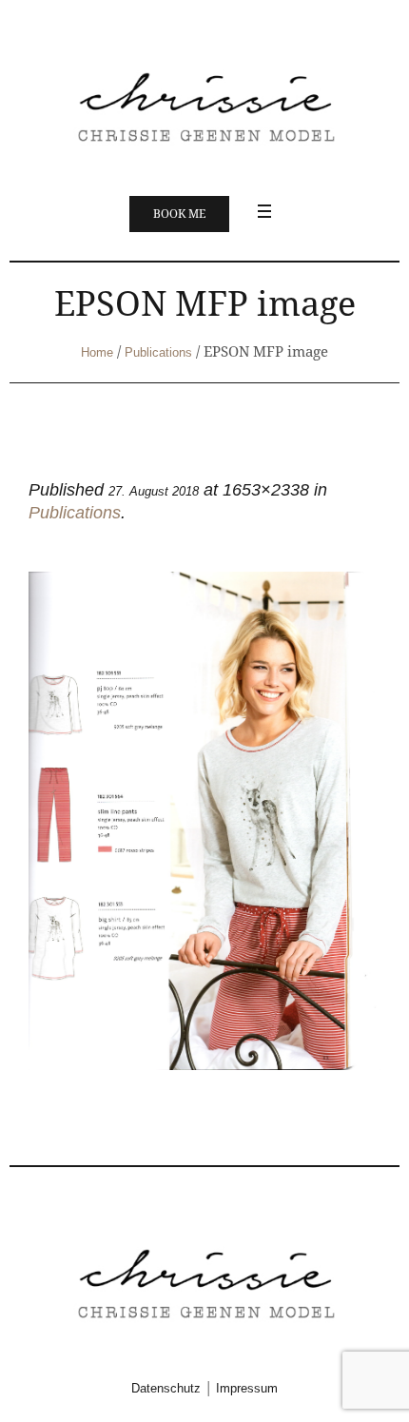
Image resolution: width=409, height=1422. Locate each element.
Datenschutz (166, 1388)
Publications (158, 352)
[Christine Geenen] (204, 105)
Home (97, 352)
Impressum (247, 1388)
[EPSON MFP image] (204, 820)
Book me (179, 214)
